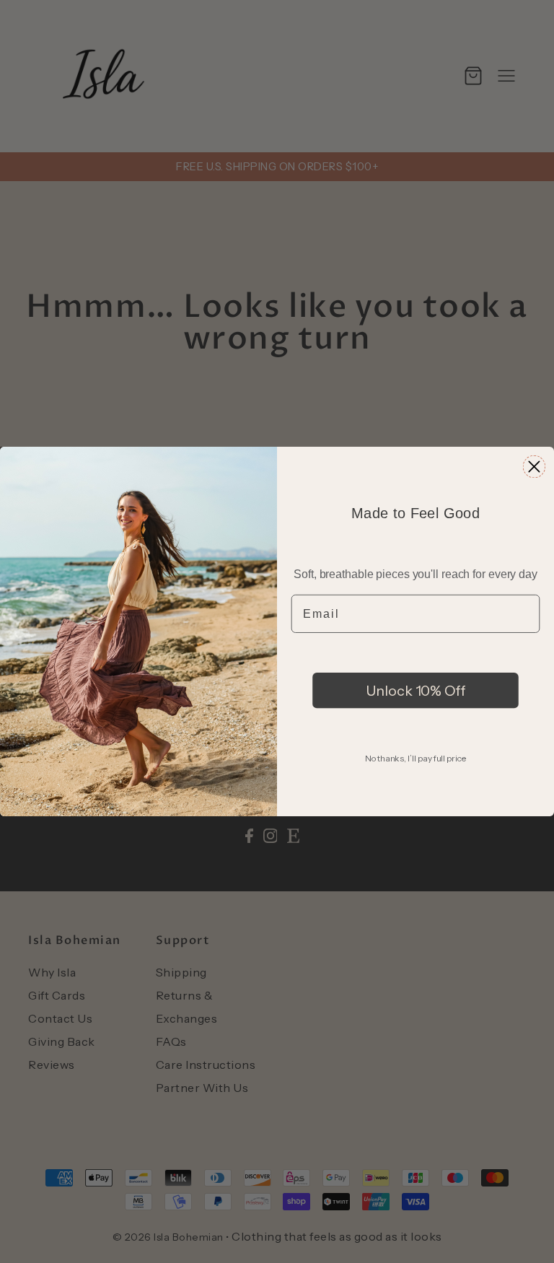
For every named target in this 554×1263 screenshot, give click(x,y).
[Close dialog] (534, 466)
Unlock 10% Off (416, 690)
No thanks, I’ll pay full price (415, 758)
